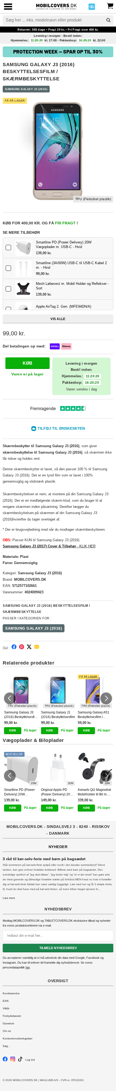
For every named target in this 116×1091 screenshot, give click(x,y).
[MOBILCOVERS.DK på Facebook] (5, 1060)
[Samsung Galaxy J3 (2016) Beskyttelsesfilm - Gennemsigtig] (21, 691)
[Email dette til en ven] (36, 647)
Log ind (30, 1059)
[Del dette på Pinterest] (21, 647)
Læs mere (9, 897)
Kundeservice (11, 993)
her (28, 967)
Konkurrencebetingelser (17, 1038)
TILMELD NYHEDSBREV (58, 948)
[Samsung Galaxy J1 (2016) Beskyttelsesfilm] (58, 691)
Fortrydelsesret (12, 1015)
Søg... (6, 1046)
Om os (7, 1030)
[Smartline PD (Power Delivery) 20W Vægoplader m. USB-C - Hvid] (23, 248)
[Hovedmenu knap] (8, 7)
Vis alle (57, 319)
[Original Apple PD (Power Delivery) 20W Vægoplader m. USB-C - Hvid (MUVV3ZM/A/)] (58, 769)
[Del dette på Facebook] (14, 647)
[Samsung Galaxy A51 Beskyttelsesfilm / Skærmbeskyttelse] (95, 691)
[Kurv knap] (110, 5)
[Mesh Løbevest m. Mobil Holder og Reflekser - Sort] (23, 289)
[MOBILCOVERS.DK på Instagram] (12, 1060)
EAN (5, 1000)
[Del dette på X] (29, 647)
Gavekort (8, 1023)
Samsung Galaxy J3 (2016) (26, 89)
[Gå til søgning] (108, 20)
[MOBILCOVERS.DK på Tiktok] (20, 1060)
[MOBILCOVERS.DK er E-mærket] (91, 8)
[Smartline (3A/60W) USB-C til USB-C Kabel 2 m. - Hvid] (23, 268)
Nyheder (58, 847)
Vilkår (6, 1008)
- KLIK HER (49, 546)
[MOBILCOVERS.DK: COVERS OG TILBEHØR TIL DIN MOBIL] (56, 6)
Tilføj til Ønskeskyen (61, 428)
